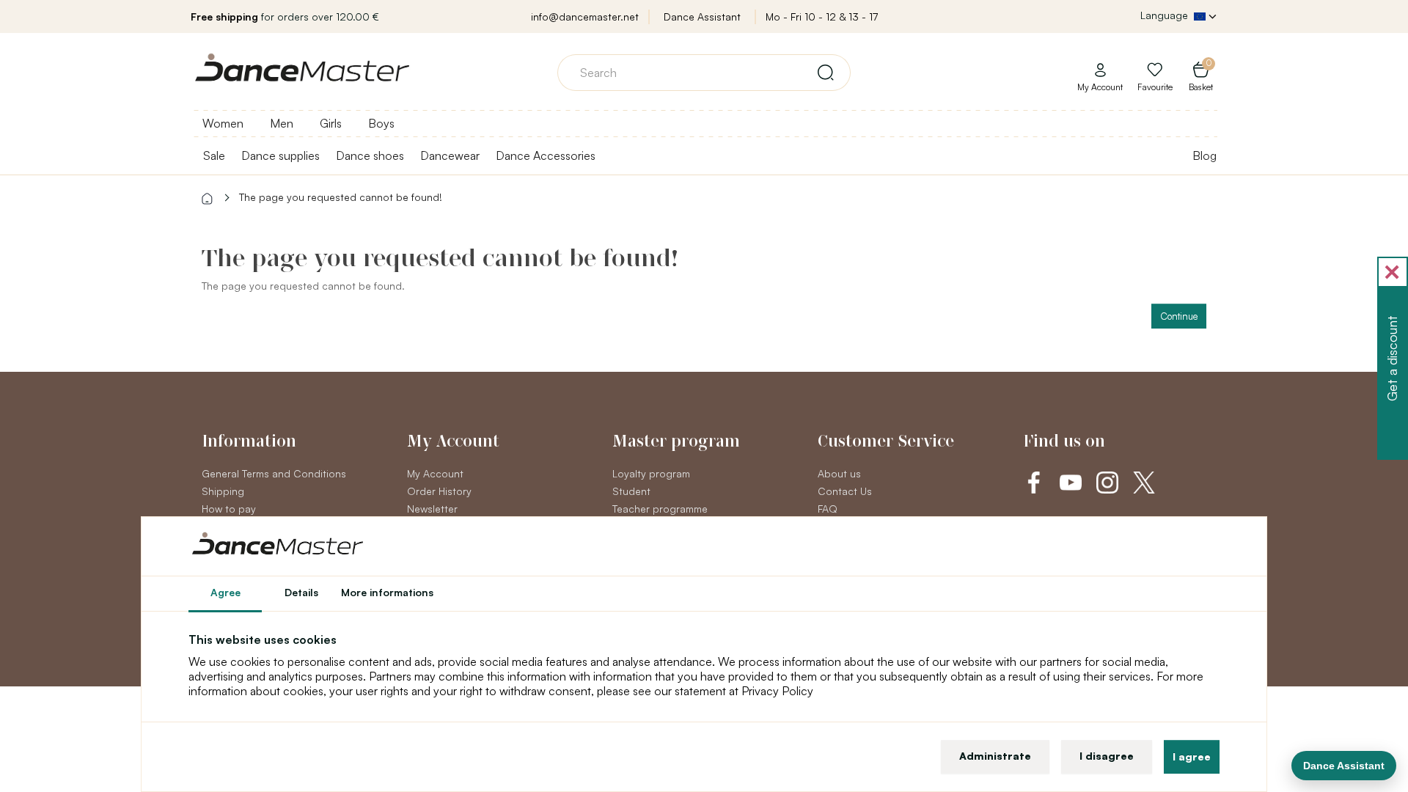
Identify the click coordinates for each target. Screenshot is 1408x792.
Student (631, 491)
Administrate (995, 755)
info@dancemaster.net (585, 16)
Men (281, 123)
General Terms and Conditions (274, 473)
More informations (387, 592)
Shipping (223, 491)
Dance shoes (370, 155)
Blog (1204, 155)
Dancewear (450, 155)
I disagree (1106, 755)
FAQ (827, 508)
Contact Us (845, 491)
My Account (435, 473)
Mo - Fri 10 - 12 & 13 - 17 (822, 16)
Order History (439, 491)
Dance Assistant (702, 16)
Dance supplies (280, 155)
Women (222, 123)
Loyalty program (651, 473)
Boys (381, 123)
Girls (331, 123)
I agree (1192, 756)
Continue (1179, 316)
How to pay (229, 508)
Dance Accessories (545, 155)
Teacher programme (660, 508)
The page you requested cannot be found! (340, 197)
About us (839, 473)
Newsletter (432, 508)
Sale (214, 155)
